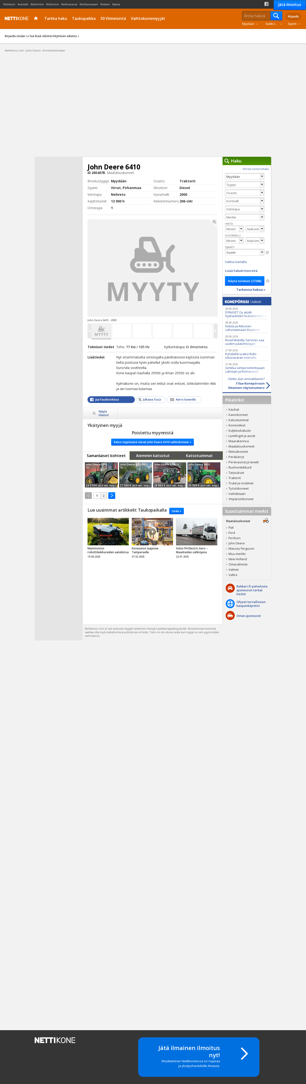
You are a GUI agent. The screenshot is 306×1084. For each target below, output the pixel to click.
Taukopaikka (84, 18)
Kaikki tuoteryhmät (275, 24)
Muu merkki (237, 554)
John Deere (237, 543)
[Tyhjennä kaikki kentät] (268, 281)
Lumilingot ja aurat (242, 436)
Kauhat (234, 409)
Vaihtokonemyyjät (148, 18)
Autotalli (23, 4)
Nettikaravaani (89, 4)
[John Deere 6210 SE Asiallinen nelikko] (135, 474)
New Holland (238, 559)
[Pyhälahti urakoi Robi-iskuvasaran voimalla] (246, 354)
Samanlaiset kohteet (106, 455)
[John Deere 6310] (101, 474)
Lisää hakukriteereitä (241, 270)
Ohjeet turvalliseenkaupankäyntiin (251, 604)
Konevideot (237, 425)
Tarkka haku (55, 18)
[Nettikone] (15, 18)
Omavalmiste (238, 564)
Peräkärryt (236, 457)
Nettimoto (37, 4)
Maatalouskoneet (241, 446)
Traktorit (235, 478)
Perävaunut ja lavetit (244, 462)
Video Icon (152, 531)
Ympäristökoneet (241, 499)
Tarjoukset (236, 472)
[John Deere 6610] (203, 474)
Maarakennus (239, 441)
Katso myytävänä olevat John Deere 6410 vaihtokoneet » (152, 442)
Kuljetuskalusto (240, 430)
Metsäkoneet (238, 451)
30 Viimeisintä (113, 18)
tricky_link (108, 539)
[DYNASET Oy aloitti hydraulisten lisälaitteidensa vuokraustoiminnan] (246, 312)
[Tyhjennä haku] (267, 252)
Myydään (248, 24)
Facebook (266, 4)
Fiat (231, 527)
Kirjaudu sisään (15, 36)
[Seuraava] (111, 495)
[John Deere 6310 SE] (169, 474)
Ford (232, 533)
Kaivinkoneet (238, 415)
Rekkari (105, 4)
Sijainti (292, 24)
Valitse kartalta (236, 262)
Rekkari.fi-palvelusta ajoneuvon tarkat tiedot (252, 590)
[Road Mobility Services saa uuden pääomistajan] (246, 340)
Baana (116, 4)
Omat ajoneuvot (248, 616)
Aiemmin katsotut (153, 455)
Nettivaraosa (69, 4)
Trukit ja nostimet (241, 483)
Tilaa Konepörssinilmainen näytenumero (246, 383)
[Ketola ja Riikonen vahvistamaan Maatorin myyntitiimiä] (246, 326)
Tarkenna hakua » (250, 289)
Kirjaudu (293, 16)
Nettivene (52, 4)
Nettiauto (9, 4)
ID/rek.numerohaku (256, 169)
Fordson (234, 538)
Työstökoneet (239, 488)
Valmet (234, 569)
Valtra (233, 575)
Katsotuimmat (199, 455)
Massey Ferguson (241, 548)
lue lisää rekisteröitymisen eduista (53, 36)
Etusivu (36, 19)
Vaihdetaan (237, 494)
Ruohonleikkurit (240, 467)
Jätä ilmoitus (289, 4)
